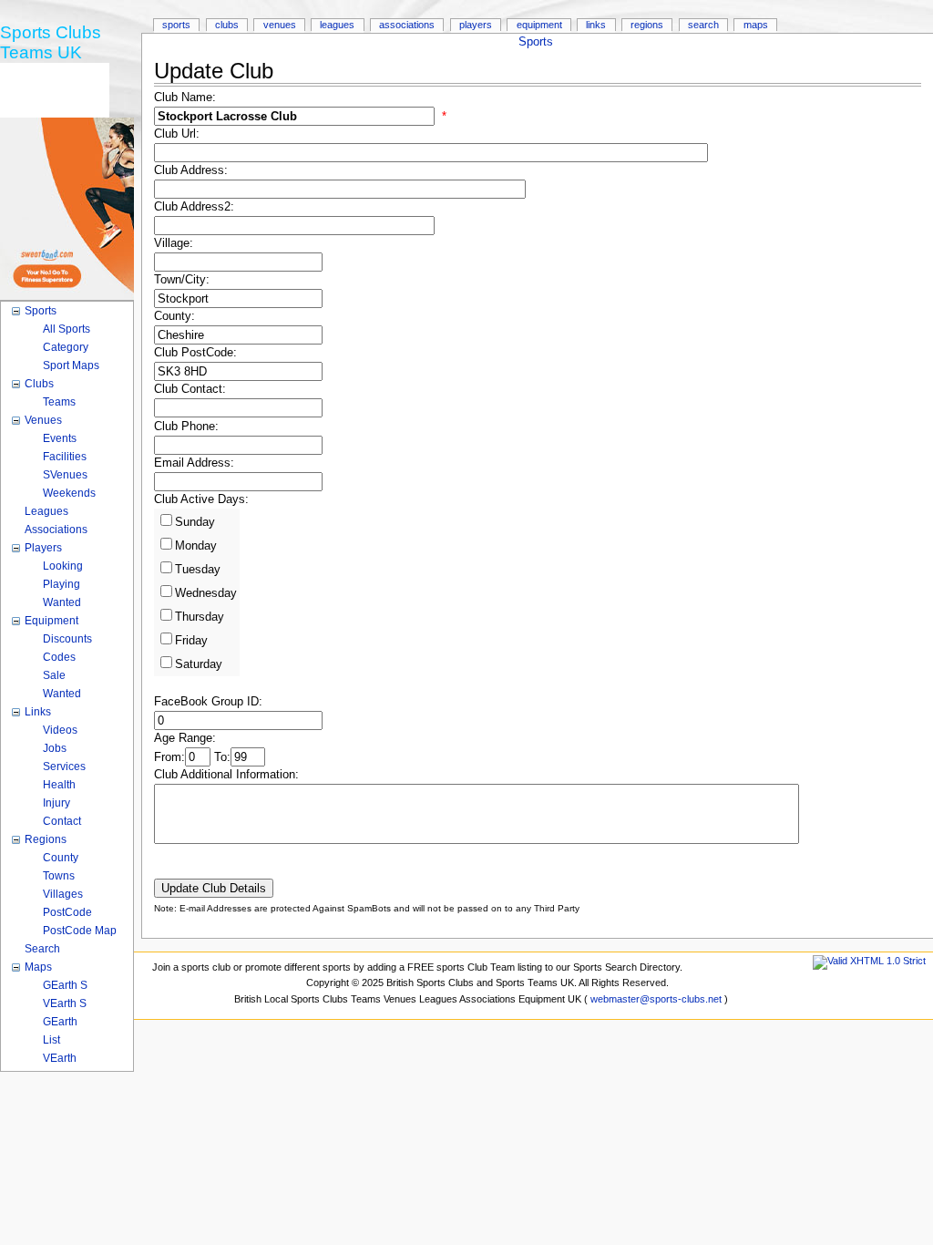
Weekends (69, 493)
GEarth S (65, 985)
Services (64, 766)
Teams (59, 402)
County (60, 857)
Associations (407, 24)
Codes (59, 657)
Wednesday (206, 593)
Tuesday (197, 569)
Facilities (65, 456)
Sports (535, 42)
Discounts (67, 639)
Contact (62, 821)
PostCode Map (80, 930)
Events (60, 438)
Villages (63, 894)
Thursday (199, 617)
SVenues (65, 474)
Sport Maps (71, 365)
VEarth (60, 1058)
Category (65, 347)
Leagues (337, 24)
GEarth (60, 1021)
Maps (755, 24)
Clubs (227, 24)
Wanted (62, 602)
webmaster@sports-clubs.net (656, 998)
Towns (59, 875)
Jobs (55, 748)
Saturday (198, 664)
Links (596, 24)
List (51, 1040)
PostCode (67, 912)
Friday (191, 640)
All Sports (66, 329)
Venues (279, 24)
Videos (60, 730)
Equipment (539, 24)
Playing (61, 584)
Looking (63, 566)
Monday (196, 546)
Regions (647, 24)
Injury (56, 803)
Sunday (195, 522)
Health (59, 784)
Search (703, 24)
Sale (54, 675)
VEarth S (65, 1003)
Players (475, 24)
